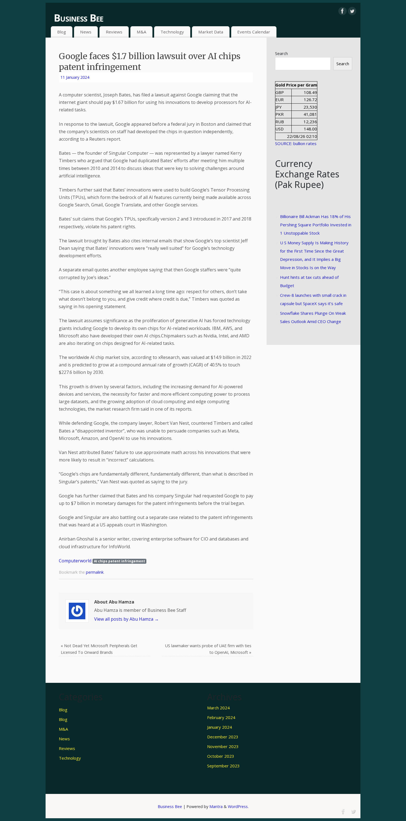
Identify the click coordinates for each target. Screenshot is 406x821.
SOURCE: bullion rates (296, 143)
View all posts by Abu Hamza (126, 619)
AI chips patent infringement (119, 561)
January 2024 (219, 727)
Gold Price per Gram (296, 85)
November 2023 (223, 746)
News (85, 32)
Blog (61, 32)
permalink (95, 572)
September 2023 (223, 765)
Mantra (216, 806)
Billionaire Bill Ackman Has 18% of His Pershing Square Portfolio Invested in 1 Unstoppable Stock (315, 225)
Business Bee (78, 18)
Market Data (210, 32)
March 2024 (218, 707)
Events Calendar (253, 32)
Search (281, 53)
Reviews (114, 32)
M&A (141, 32)
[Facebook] (342, 11)
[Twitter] (352, 11)
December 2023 (222, 736)
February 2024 (221, 717)
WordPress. (238, 806)
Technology (172, 32)
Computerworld (75, 561)
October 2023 (220, 756)
